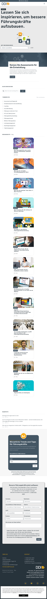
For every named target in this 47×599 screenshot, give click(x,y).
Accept (23, 595)
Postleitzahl (27, 510)
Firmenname (27, 516)
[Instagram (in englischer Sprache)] (37, 583)
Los (22, 91)
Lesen (13, 76)
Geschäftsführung (8, 108)
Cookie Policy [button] (14, 592)
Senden (34, 465)
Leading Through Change (7, 572)
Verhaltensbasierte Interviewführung (13, 103)
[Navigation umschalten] (44, 4)
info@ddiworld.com (29, 561)
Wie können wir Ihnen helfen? (13, 522)
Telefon (26, 504)
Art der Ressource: (7, 45)
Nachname (26, 499)
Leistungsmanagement (9, 123)
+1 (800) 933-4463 (29, 558)
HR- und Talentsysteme (9, 113)
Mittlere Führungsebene (10, 121)
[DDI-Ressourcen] (43, 583)
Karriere (4, 558)
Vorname (8, 499)
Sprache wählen (24, 0)
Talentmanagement (8, 128)
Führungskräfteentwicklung (10, 116)
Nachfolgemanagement (9, 125)
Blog (15, 570)
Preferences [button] (39, 592)
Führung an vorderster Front (11, 111)
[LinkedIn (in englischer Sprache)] (25, 583)
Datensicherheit (6, 559)
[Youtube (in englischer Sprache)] (31, 583)
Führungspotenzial (8, 118)
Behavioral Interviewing (7, 570)
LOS (32, 47)
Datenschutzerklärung (16, 474)
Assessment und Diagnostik (10, 101)
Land (11, 459)
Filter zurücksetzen (40, 97)
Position (8, 516)
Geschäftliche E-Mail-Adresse (17, 453)
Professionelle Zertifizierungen (10, 564)
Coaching (6, 106)
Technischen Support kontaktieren (33, 563)
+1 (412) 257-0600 (29, 559)
